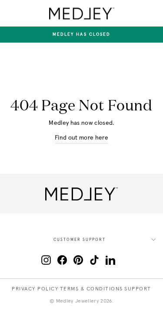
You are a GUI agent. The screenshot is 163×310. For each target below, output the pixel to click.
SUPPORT (137, 289)
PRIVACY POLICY (35, 289)
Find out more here (81, 138)
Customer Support (79, 240)
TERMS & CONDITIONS (91, 289)
